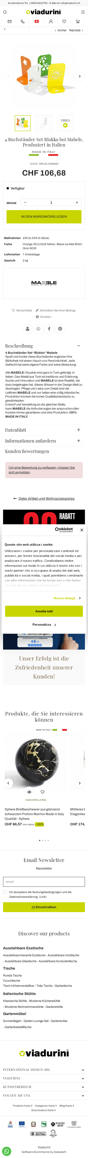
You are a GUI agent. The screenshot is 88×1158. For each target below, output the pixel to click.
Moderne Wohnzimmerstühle (24, 1006)
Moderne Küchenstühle (44, 1001)
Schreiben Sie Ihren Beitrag (57, 310)
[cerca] (5, 12)
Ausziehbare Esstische (23, 948)
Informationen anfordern (30, 441)
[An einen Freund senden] (28, 329)
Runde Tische (12, 975)
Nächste (74, 30)
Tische (9, 968)
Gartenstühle (54, 1006)
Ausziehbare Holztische (63, 955)
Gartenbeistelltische (18, 1027)
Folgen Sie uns (16, 1095)
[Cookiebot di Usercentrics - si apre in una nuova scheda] (55, 530)
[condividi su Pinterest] (60, 329)
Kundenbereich (17, 1087)
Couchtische (11, 980)
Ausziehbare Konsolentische (58, 961)
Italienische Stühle (19, 994)
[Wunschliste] (42, 791)
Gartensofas (59, 1021)
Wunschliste (24, 310)
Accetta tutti (44, 611)
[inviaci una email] (9, 21)
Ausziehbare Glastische (20, 961)
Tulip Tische (44, 985)
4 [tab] (52, 843)
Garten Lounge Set (36, 1021)
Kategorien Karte (45, 1105)
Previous (8, 76)
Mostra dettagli (65, 598)
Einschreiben (45, 907)
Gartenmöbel (14, 1014)
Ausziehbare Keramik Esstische (24, 955)
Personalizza (42, 624)
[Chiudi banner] (81, 529)
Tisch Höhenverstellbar (18, 985)
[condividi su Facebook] (49, 329)
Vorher (62, 30)
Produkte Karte (22, 1105)
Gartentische (63, 985)
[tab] (44, 346)
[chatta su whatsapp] (6, 1151)
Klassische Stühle (15, 1001)
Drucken (45, 316)
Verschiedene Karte (42, 1110)
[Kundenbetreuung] (22, 21)
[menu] (83, 12)
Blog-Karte (66, 1105)
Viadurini (11, 1078)
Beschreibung (19, 346)
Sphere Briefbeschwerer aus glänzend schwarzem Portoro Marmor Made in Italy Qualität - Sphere (34, 814)
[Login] (51, 21)
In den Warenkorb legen (44, 216)
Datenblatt (15, 430)
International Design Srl (26, 1070)
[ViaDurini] (43, 12)
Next (80, 76)
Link (42, 896)
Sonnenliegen (12, 1021)
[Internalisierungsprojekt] (27, 1124)
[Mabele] (44, 283)
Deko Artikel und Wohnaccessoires (46, 499)
